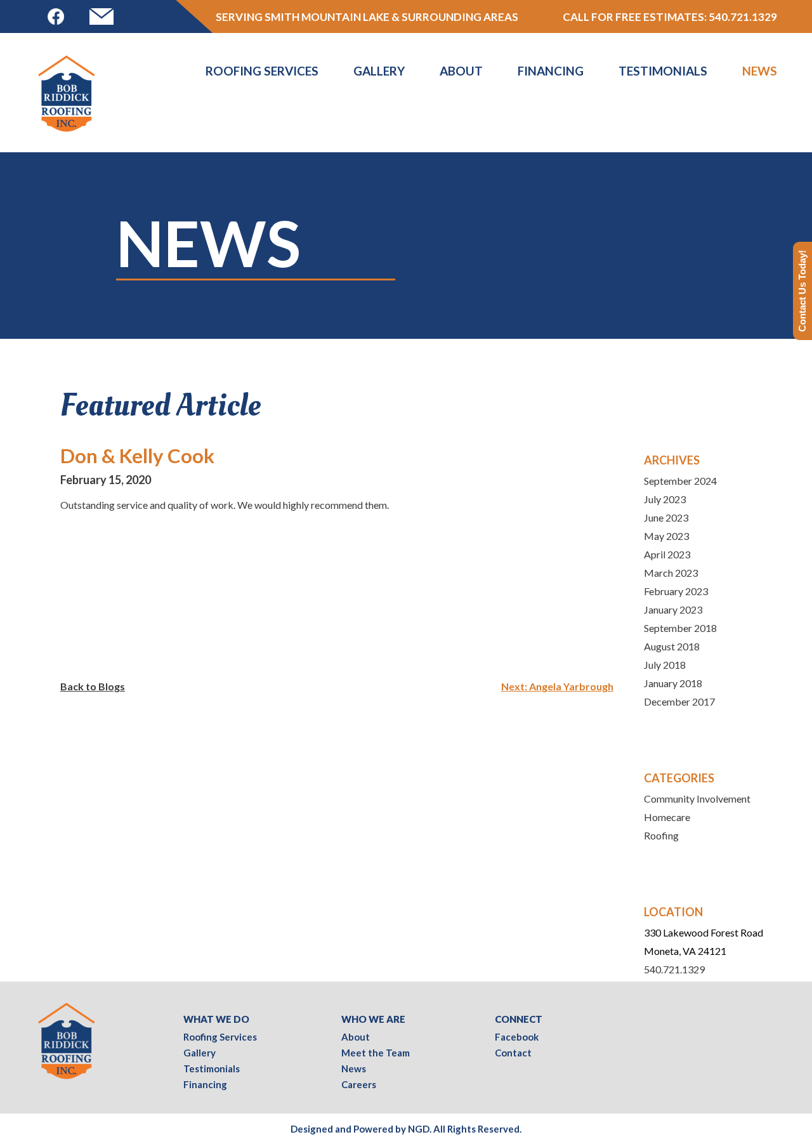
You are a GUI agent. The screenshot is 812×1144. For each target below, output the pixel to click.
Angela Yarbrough (571, 686)
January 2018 (673, 683)
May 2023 (666, 536)
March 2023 (671, 573)
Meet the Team (375, 1052)
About (461, 70)
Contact (513, 1052)
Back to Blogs (92, 686)
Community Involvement (697, 798)
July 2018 (665, 665)
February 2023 (676, 591)
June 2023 (666, 517)
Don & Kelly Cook (137, 456)
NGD (418, 1128)
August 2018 (672, 646)
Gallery (379, 70)
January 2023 (673, 609)
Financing (551, 70)
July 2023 (665, 499)
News (759, 70)
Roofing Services (262, 70)
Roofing (661, 835)
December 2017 (679, 701)
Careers (358, 1084)
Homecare (667, 817)
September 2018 (680, 628)
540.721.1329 (743, 16)
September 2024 (680, 481)
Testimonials (663, 70)
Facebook (517, 1036)
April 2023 (667, 554)
